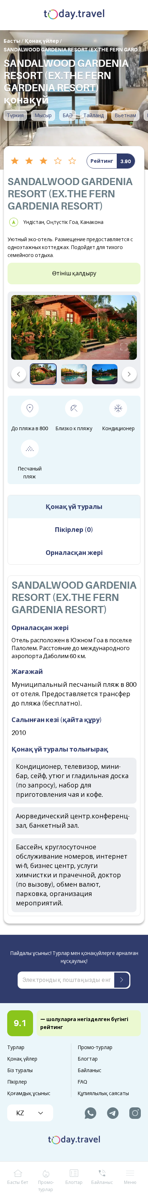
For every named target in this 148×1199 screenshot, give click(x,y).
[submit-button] (121, 980)
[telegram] (113, 1113)
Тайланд (93, 115)
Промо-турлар (95, 1047)
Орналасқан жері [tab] (74, 552)
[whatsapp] (90, 1113)
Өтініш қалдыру (74, 273)
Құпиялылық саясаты (103, 1093)
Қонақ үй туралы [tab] (74, 506)
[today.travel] (74, 15)
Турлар (15, 1047)
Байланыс (89, 1070)
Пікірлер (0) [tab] (74, 529)
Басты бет (17, 1182)
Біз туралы (20, 1070)
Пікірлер (17, 1082)
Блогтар (88, 1059)
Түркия (15, 115)
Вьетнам (125, 115)
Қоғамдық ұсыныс (28, 1093)
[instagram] (135, 1113)
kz (20, 1113)
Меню (130, 1182)
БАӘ (68, 115)
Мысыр (43, 115)
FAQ (82, 1082)
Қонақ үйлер (22, 1059)
